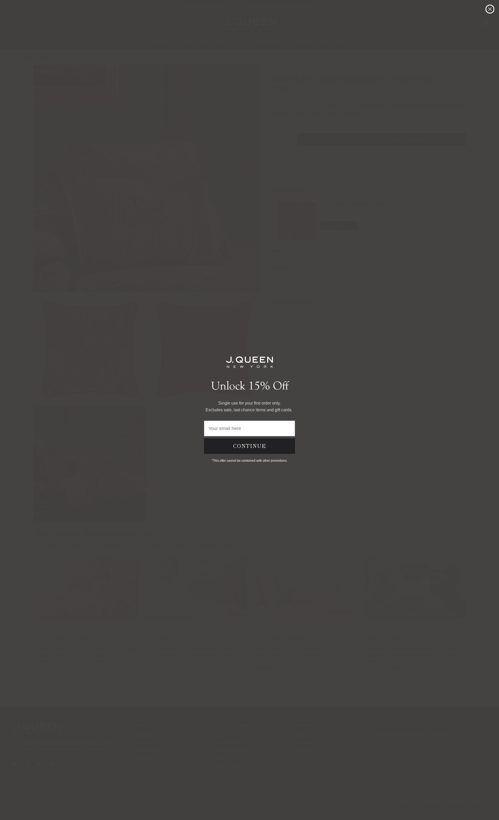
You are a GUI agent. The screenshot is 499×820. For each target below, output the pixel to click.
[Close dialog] (490, 9)
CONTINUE (249, 446)
